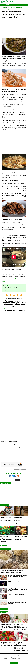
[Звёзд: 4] (17, 295)
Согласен (14, 662)
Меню (7, 4)
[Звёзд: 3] (14, 295)
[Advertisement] (12, 28)
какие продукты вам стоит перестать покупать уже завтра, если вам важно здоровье (14, 279)
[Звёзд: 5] (21, 295)
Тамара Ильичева (12, 286)
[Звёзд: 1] (7, 295)
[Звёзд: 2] (10, 295)
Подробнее (15, 660)
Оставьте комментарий (13, 309)
